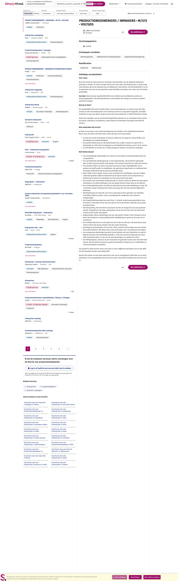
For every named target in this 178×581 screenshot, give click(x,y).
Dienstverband (61, 10)
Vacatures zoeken (95, 4)
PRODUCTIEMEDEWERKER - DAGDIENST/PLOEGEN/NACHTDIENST (48, 69)
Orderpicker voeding (33, 318)
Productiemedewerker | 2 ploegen (38, 50)
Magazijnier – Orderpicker (35, 182)
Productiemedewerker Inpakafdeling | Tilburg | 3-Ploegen (47, 298)
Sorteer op (26, 10)
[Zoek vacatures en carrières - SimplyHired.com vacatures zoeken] (14, 3)
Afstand (44, 10)
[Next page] (68, 348)
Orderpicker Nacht (32, 105)
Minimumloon (83, 10)
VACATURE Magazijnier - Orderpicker (39, 213)
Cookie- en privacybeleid (51, 375)
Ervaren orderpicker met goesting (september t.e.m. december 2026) (49, 195)
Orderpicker (29, 135)
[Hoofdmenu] (172, 4)
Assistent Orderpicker (33, 120)
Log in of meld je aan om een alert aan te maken (50, 368)
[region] (89, 577)
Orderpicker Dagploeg (33, 90)
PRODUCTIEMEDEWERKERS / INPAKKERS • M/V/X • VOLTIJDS (47, 20)
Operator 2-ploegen (34, 390)
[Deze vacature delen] (123, 32)
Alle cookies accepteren (152, 577)
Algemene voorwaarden (62, 373)
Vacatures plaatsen (134, 4)
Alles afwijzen (135, 577)
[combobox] (39, 4)
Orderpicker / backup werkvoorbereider (40, 262)
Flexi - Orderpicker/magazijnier (37, 150)
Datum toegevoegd (98, 10)
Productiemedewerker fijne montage (39, 331)
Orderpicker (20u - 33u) (33, 228)
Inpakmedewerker (49, 387)
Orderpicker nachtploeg (34, 35)
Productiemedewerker (33, 167)
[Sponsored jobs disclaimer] (153, 13)
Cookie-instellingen (119, 577)
